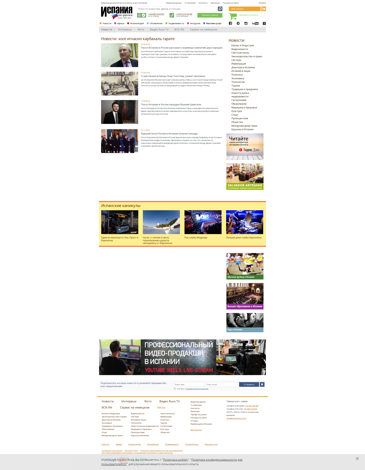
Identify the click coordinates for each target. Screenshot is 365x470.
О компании (190, 3)
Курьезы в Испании (242, 129)
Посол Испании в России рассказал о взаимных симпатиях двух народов (181, 47)
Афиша (120, 23)
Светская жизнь (240, 52)
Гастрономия (238, 100)
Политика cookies (131, 451)
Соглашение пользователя (112, 451)
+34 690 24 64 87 (156, 14)
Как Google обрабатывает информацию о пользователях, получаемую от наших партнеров (137, 453)
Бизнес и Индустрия (242, 45)
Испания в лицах (240, 71)
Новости (107, 23)
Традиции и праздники (244, 89)
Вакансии (215, 3)
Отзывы (194, 420)
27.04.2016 (145, 72)
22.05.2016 (145, 44)
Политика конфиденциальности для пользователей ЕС (161, 451)
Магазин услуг (214, 23)
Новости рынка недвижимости (145, 426)
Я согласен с (192, 389)
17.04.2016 (145, 101)
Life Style (236, 60)
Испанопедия (137, 23)
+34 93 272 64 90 (184, 14)
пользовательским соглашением (197, 389)
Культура (236, 111)
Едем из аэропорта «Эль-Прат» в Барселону (119, 239)
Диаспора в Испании (243, 67)
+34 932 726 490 (251, 405)
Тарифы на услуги (199, 414)
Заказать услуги (248, 14)
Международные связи (244, 125)
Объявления (156, 23)
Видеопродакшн (174, 3)
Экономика (237, 78)
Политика (237, 74)
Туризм (235, 85)
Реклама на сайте (231, 3)
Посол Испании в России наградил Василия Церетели (171, 104)
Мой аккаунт (196, 430)
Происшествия (239, 118)
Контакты (203, 3)
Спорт (234, 114)
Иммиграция (238, 63)
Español (262, 3)
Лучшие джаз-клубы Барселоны (243, 237)
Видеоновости (239, 49)
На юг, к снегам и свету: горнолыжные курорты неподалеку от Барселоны (157, 240)
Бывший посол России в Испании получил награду (169, 133)
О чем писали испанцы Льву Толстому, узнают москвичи (173, 76)
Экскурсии (195, 23)
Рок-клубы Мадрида (195, 237)
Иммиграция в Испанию (201, 424)
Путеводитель (191, 444)
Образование (239, 103)
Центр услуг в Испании (137, 3)
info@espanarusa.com (236, 418)
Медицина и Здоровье (244, 107)
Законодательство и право (246, 56)
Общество (237, 122)
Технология (238, 81)
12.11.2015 (145, 130)
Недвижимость (176, 23)
